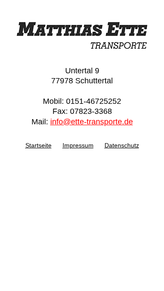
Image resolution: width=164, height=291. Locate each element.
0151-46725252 (93, 101)
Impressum (78, 145)
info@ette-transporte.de (91, 121)
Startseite (38, 145)
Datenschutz (122, 145)
